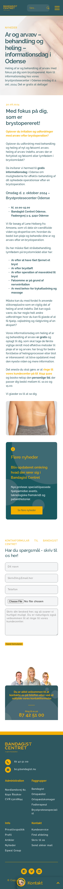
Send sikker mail (42, 845)
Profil (8, 834)
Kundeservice (40, 829)
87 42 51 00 (21, 761)
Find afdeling (40, 834)
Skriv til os (38, 840)
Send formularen (14, 644)
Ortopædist (39, 794)
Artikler (9, 840)
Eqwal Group (13, 850)
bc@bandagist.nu (25, 769)
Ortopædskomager (43, 799)
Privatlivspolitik (15, 829)
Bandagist (38, 789)
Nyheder (10, 845)
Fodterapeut (39, 804)
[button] (57, 7)
